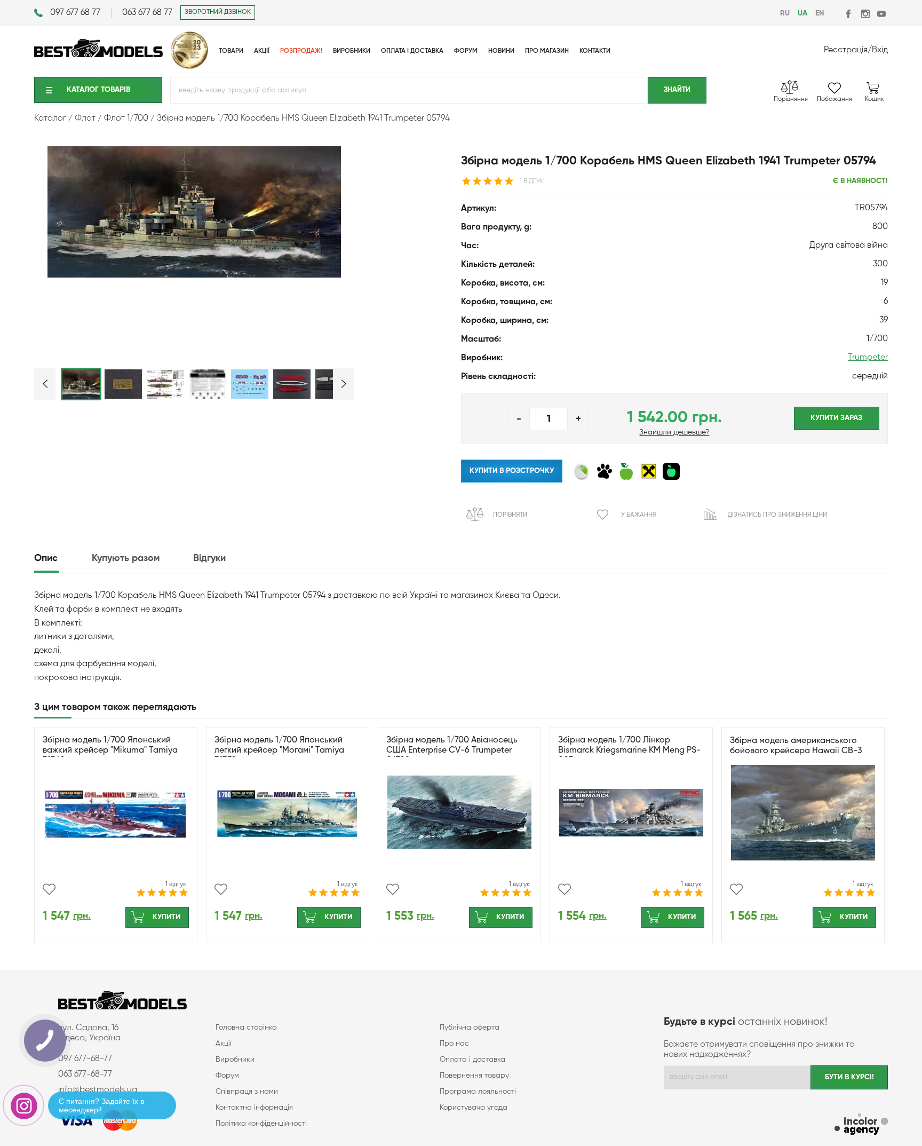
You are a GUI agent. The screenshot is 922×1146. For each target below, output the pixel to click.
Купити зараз (836, 418)
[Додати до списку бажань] (49, 889)
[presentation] (62, 558)
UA (802, 13)
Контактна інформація (254, 1107)
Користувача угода (473, 1107)
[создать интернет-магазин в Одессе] (861, 1125)
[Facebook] (849, 13)
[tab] (62, 558)
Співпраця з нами (247, 1091)
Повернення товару (474, 1075)
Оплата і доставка (472, 1059)
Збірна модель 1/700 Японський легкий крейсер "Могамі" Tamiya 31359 (279, 750)
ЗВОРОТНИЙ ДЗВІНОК (218, 12)
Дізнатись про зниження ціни (777, 515)
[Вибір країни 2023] (189, 66)
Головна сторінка (246, 1027)
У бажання (638, 515)
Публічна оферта (469, 1027)
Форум (227, 1075)
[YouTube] (881, 13)
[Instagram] (865, 13)
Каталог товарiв (98, 89)
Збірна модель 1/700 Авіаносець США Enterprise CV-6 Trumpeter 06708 (452, 750)
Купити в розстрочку (512, 471)
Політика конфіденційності (261, 1123)
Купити (166, 917)
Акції (224, 1043)
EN (819, 13)
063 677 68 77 (147, 13)
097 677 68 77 (75, 13)
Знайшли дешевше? (674, 432)
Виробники (235, 1059)
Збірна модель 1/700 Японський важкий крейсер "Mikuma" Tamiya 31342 (110, 750)
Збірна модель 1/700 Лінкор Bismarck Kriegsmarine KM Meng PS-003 (629, 750)
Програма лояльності (478, 1091)
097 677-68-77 (85, 1059)
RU (785, 13)
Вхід (880, 50)
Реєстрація (846, 50)
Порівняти (510, 515)
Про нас (454, 1043)
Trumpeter (868, 357)
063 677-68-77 (85, 1074)
